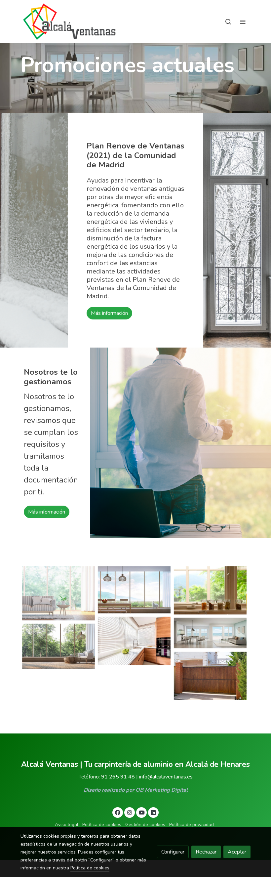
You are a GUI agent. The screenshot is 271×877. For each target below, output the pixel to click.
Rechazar (206, 852)
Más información (109, 313)
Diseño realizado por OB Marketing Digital (136, 790)
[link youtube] (141, 812)
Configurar (172, 852)
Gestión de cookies (145, 824)
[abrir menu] (242, 21)
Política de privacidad (191, 824)
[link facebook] (117, 812)
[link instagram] (130, 812)
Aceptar (237, 852)
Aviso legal (66, 824)
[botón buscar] (228, 21)
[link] (69, 21)
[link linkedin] (153, 812)
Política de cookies (101, 824)
